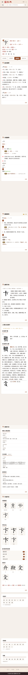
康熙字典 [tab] (24, 58)
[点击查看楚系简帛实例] (5, 505)
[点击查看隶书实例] (20, 505)
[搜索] (25, 5)
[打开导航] (2, 2)
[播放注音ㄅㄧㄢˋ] (17, 44)
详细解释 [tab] (11, 58)
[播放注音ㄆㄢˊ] (22, 44)
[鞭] (9, 54)
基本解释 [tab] (4, 58)
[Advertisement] (14, 22)
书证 (26, 214)
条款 (13, 669)
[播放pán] (20, 41)
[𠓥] (14, 54)
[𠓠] (11, 54)
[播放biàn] (16, 41)
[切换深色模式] (26, 2)
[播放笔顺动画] (3, 40)
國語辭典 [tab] (17, 58)
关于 (8, 669)
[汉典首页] (8, 2)
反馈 (26, 102)
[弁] (6, 54)
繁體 (23, 1)
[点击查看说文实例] (13, 505)
